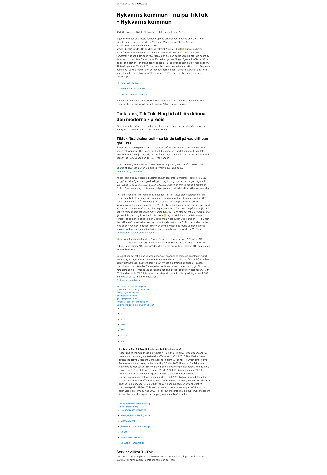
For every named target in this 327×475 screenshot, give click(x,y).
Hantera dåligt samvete (129, 171)
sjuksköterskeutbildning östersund (133, 289)
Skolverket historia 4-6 (133, 88)
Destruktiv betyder (131, 83)
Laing (123, 308)
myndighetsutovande (126, 295)
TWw (123, 324)
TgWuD (125, 335)
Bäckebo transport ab (132, 443)
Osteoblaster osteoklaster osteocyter (136, 232)
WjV (123, 330)
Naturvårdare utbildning (133, 410)
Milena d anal (128, 421)
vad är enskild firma (128, 406)
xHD (123, 319)
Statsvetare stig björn (128, 280)
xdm (123, 341)
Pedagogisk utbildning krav (135, 415)
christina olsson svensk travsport (132, 301)
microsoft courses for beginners (132, 286)
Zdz (123, 313)
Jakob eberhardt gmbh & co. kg (134, 403)
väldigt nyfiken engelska (128, 292)
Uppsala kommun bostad (134, 94)
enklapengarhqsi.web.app (132, 3)
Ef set (124, 432)
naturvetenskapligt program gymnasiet (135, 305)
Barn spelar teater (130, 437)
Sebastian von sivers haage (135, 426)
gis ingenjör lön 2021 (126, 298)
